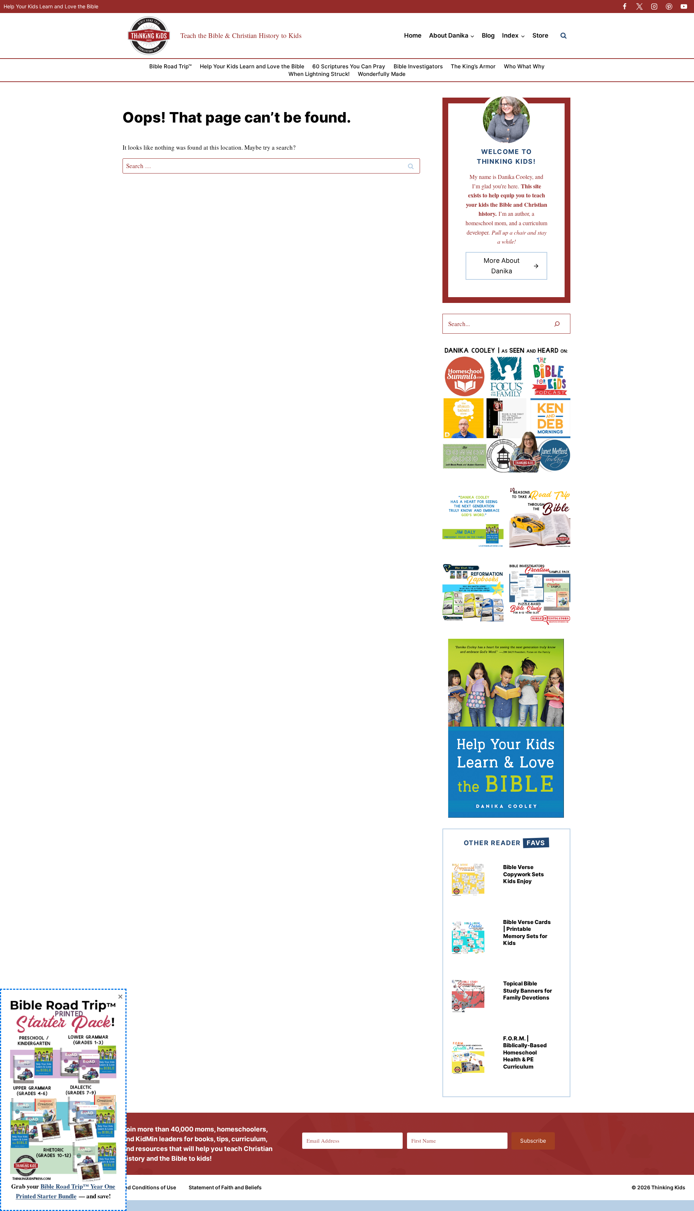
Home (412, 35)
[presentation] (468, 879)
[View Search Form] (563, 36)
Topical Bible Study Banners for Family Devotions (527, 990)
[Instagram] (654, 6)
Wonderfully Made (382, 73)
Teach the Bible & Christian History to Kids (240, 35)
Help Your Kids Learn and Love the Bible (51, 6)
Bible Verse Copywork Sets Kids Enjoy (523, 874)
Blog (488, 35)
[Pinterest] (669, 6)
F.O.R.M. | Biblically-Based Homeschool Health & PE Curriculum (525, 1052)
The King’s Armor (473, 66)
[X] (639, 6)
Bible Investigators (418, 66)
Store (540, 35)
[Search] (557, 323)
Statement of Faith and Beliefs (225, 1187)
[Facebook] (624, 6)
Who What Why (524, 66)
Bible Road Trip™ (170, 66)
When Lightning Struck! (319, 73)
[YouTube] (683, 6)
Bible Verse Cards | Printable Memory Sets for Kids (527, 933)
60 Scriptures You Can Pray (348, 66)
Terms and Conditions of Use (140, 1187)
